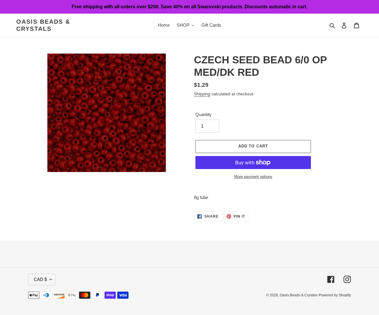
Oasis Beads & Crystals (43, 25)
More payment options (253, 176)
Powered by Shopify (335, 295)
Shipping (202, 93)
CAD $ (40, 279)
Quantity (203, 114)
